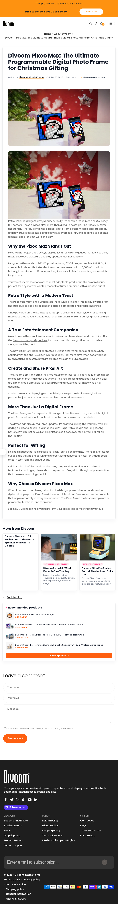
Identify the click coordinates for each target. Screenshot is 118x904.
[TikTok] (24, 800)
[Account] (96, 23)
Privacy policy (32, 879)
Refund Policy (50, 820)
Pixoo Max (72, 498)
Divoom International (27, 874)
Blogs (7, 830)
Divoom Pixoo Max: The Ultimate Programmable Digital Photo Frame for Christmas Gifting (59, 37)
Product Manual (13, 840)
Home (47, 33)
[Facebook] (6, 800)
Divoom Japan (13, 845)
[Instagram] (18, 800)
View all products (59, 655)
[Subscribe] (104, 862)
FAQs (83, 825)
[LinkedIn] (35, 800)
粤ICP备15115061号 (16, 898)
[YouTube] (29, 800)
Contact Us (87, 820)
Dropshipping (12, 835)
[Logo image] (8, 23)
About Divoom (62, 33)
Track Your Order (90, 830)
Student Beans (13, 825)
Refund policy (12, 879)
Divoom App (87, 835)
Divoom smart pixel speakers (30, 340)
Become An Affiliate (16, 820)
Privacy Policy (50, 825)
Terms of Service (52, 835)
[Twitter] (12, 800)
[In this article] (3, 452)
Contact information (18, 894)
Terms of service (16, 884)
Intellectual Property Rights (58, 840)
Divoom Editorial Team (31, 77)
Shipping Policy (51, 830)
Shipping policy (15, 889)
